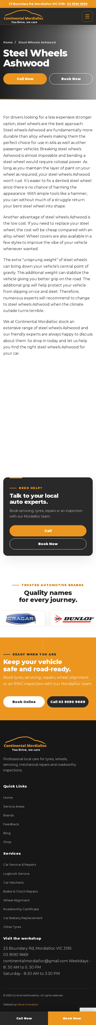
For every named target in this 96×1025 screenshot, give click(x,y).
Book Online (24, 702)
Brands (8, 815)
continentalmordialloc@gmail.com (35, 961)
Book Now (71, 79)
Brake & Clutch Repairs (20, 891)
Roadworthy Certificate (21, 909)
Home (8, 42)
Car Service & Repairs (19, 864)
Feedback (11, 824)
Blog (6, 833)
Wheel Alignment (16, 900)
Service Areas (13, 806)
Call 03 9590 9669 (67, 702)
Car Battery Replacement (22, 918)
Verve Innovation (27, 1004)
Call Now (25, 79)
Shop (7, 842)
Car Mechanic (13, 882)
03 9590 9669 (77, 4)
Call (48, 531)
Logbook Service (16, 873)
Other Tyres (12, 927)
